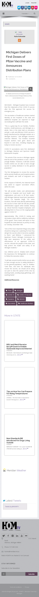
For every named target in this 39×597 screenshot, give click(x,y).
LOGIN (27, 3)
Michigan (19, 290)
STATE (7, 24)
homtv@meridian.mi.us (11, 551)
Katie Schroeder (19, 36)
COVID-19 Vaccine (25, 295)
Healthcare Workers (26, 303)
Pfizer (10, 290)
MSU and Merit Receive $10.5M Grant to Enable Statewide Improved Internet (19, 346)
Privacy (27, 587)
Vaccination (11, 303)
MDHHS (22, 299)
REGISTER (33, 3)
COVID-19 (11, 295)
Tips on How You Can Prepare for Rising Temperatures (19, 392)
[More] (19, 355)
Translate (25, 13)
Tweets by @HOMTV (11, 506)
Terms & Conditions (16, 587)
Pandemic (11, 299)
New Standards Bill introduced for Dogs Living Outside (18, 440)
